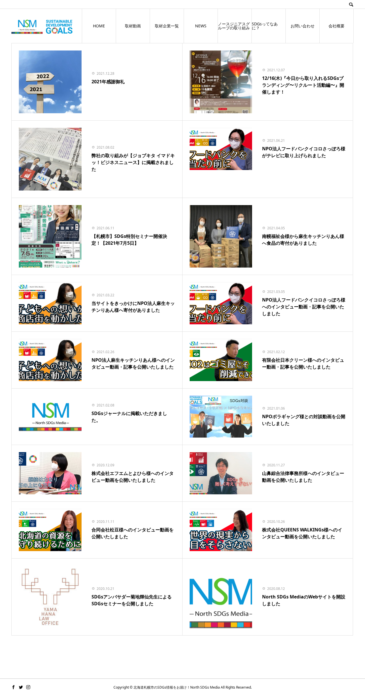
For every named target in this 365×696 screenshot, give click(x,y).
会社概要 (336, 26)
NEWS (200, 26)
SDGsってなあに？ (265, 26)
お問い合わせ (303, 26)
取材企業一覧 (167, 26)
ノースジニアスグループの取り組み (234, 26)
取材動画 (133, 26)
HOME (99, 26)
